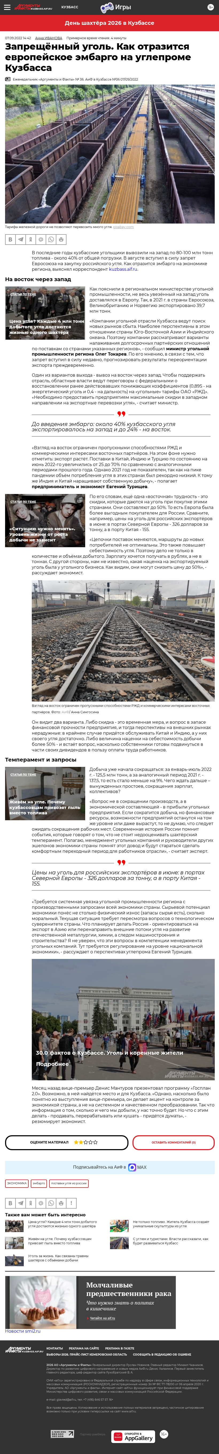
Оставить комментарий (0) (174, 1142)
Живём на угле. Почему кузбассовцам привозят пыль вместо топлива (59, 1241)
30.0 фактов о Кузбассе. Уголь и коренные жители (109, 1053)
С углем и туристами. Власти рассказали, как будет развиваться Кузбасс (170, 1241)
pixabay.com (123, 227)
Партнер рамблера (92, 1434)
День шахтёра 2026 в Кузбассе (109, 23)
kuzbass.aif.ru (123, 269)
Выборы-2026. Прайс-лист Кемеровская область (86, 1354)
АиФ (65, 712)
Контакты (54, 1348)
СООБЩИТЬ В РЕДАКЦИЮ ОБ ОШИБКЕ (162, 1354)
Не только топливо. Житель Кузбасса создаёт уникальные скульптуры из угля (171, 1224)
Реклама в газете (119, 1348)
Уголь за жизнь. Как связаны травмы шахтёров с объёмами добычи (58, 1258)
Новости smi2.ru (23, 1331)
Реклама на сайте (84, 1348)
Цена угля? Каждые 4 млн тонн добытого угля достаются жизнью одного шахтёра (62, 1224)
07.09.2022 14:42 (18, 38)
